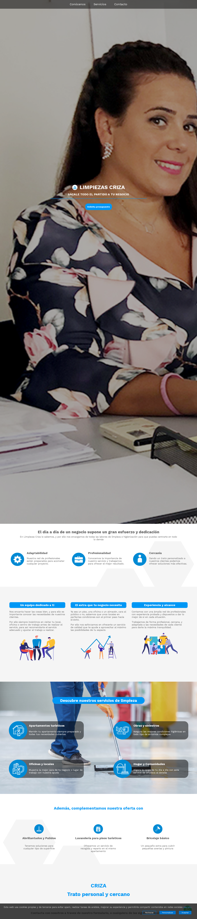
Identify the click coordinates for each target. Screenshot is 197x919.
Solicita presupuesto (98, 207)
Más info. (187, 907)
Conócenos (78, 4)
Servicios (100, 4)
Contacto (120, 4)
